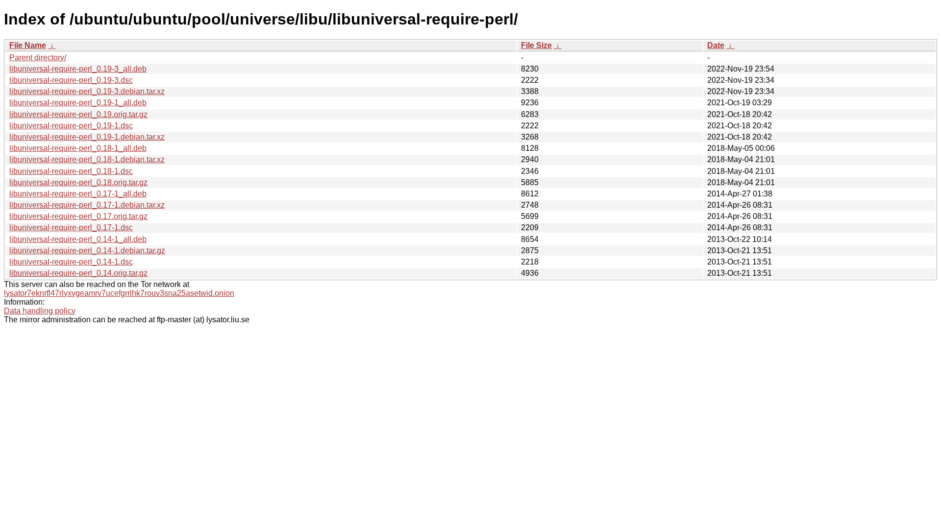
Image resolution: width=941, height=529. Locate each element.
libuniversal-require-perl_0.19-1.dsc (71, 125)
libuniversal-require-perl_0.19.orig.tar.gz (78, 114)
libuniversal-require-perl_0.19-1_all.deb (78, 102)
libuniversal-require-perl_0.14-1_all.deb (78, 239)
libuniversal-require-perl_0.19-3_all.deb (78, 69)
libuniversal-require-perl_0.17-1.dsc (71, 227)
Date (715, 45)
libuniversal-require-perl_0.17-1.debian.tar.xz (87, 205)
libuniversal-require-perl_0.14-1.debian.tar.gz (87, 250)
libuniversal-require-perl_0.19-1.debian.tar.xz (87, 137)
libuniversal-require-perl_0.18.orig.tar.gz (78, 182)
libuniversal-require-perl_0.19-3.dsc (71, 80)
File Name (27, 45)
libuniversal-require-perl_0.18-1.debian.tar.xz (87, 159)
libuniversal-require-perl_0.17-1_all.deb (78, 194)
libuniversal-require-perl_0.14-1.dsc (71, 262)
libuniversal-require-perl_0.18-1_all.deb (78, 148)
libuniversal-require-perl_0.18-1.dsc (71, 171)
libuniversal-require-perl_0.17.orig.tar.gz (78, 216)
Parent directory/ (37, 57)
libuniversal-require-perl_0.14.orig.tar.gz (78, 273)
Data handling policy (39, 311)
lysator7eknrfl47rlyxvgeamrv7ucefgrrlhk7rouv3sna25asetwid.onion (119, 293)
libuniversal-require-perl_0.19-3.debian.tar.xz (87, 91)
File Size (536, 45)
